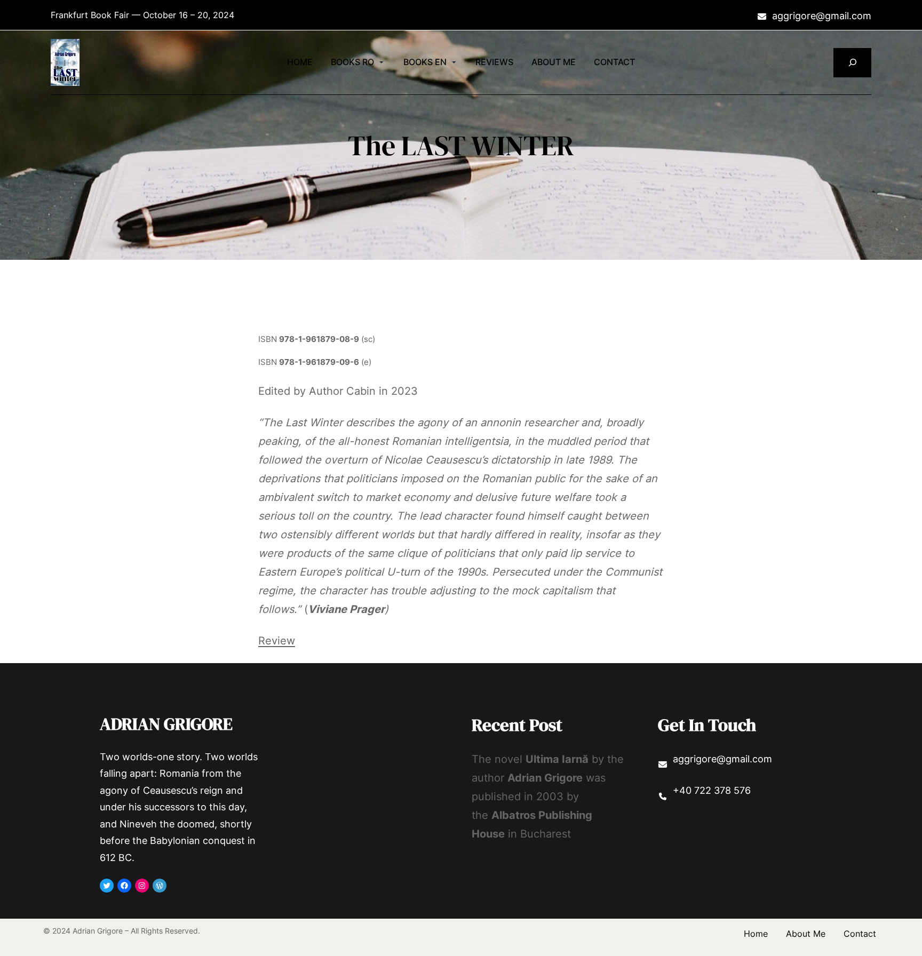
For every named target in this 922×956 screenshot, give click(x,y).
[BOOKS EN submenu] (454, 61)
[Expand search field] (852, 62)
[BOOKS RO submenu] (381, 61)
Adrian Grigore (166, 724)
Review (276, 640)
